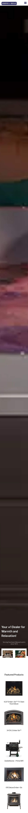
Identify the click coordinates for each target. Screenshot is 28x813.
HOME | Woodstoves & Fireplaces (9, 3)
